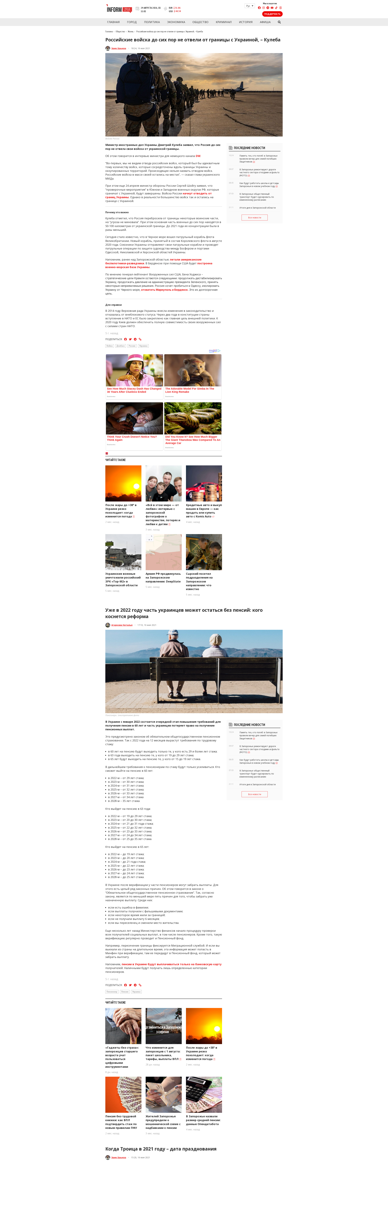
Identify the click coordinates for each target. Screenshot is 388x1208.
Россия (132, 345)
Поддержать (272, 13)
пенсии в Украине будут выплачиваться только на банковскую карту (171, 964)
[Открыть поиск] (279, 22)
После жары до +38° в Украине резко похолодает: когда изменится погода (121, 510)
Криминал (224, 22)
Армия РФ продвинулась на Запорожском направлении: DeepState (163, 577)
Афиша (265, 22)
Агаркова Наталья (121, 625)
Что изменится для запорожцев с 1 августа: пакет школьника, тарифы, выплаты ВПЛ (163, 1053)
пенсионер (112, 991)
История (246, 22)
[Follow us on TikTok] (276, 8)
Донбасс (121, 345)
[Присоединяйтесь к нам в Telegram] (267, 8)
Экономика (176, 22)
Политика (152, 22)
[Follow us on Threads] (280, 8)
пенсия (124, 991)
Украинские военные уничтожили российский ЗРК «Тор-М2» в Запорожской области (123, 579)
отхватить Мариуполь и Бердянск (164, 289)
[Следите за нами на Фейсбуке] (259, 8)
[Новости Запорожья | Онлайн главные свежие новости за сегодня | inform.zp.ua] (119, 9)
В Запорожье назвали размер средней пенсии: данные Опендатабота (203, 1120)
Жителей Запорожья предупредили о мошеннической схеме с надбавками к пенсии (163, 1122)
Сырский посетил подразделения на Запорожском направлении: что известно (199, 581)
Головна (109, 31)
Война (110, 345)
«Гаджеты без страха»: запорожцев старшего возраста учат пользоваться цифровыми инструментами (122, 1057)
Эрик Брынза (118, 48)
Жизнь (131, 31)
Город (132, 22)
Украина (143, 345)
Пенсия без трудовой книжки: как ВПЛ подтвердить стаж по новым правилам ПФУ (121, 1122)
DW (198, 156)
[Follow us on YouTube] (272, 8)
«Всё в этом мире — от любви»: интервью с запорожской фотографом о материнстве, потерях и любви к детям (163, 514)
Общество (200, 22)
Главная (113, 22)
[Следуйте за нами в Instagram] (263, 8)
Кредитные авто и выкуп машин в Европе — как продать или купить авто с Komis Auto (204, 510)
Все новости (254, 217)
